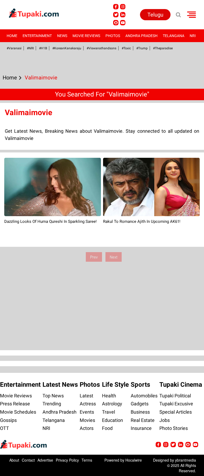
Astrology (112, 403)
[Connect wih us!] (122, 14)
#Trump (142, 48)
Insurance (141, 428)
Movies (87, 420)
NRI (193, 36)
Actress (88, 403)
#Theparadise (163, 48)
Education (112, 420)
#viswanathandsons (101, 48)
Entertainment (37, 36)
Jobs (164, 420)
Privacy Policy (67, 460)
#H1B (43, 48)
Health (109, 395)
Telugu (155, 14)
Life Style (115, 384)
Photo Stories (173, 428)
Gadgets (139, 403)
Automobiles (144, 395)
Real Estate (143, 420)
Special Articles (175, 412)
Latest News (60, 384)
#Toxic (126, 48)
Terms (87, 460)
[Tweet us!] (122, 6)
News (62, 36)
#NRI (30, 48)
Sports (140, 384)
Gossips (8, 420)
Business (140, 412)
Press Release (15, 403)
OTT (4, 428)
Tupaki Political (175, 395)
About (14, 460)
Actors (87, 428)
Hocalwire (133, 460)
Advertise (45, 460)
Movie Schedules (18, 412)
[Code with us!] (115, 22)
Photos (112, 36)
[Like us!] (115, 6)
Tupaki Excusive (176, 403)
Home (12, 36)
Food (107, 428)
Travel (108, 412)
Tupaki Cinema (180, 384)
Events (87, 412)
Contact (28, 460)
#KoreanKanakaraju (66, 48)
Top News (53, 395)
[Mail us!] (122, 22)
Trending (51, 403)
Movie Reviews (86, 36)
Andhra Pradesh (141, 36)
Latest (86, 395)
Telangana (173, 36)
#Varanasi (14, 48)
